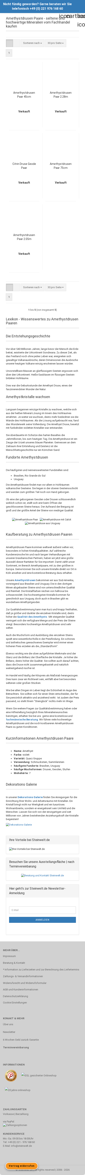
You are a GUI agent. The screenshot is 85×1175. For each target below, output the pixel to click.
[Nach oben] (74, 1169)
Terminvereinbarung (16, 1047)
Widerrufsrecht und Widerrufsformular (24, 983)
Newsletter (9, 1032)
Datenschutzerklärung (15, 996)
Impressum (9, 956)
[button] (9, 43)
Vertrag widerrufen (21, 1166)
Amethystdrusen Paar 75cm (61, 165)
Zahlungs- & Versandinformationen (23, 976)
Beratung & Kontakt (14, 962)
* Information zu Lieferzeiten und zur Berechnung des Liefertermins (41, 969)
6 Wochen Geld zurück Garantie (21, 1039)
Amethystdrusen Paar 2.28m (61, 94)
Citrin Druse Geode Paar (24, 165)
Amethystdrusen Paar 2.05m (24, 237)
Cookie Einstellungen (15, 1002)
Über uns (8, 1024)
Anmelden (42, 919)
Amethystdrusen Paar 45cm (24, 94)
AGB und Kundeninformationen (20, 989)
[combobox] (32, 43)
